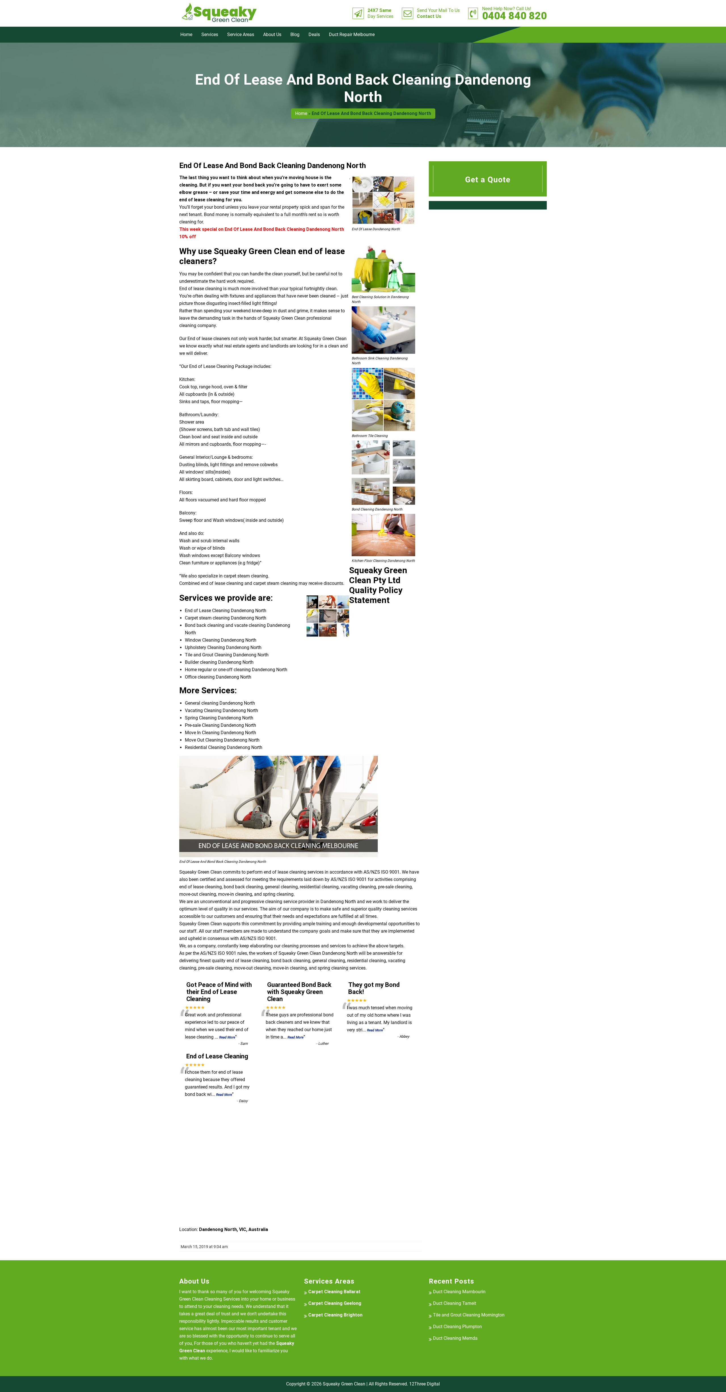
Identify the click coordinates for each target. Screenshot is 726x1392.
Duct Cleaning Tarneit (454, 1303)
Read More (227, 1037)
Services (209, 34)
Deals (314, 34)
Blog (294, 34)
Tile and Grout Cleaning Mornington (469, 1315)
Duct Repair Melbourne (352, 34)
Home (186, 34)
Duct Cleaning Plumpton (457, 1326)
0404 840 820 (514, 13)
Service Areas (240, 34)
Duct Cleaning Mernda (455, 1338)
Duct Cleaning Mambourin (459, 1291)
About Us (272, 34)
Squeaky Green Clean (344, 1384)
